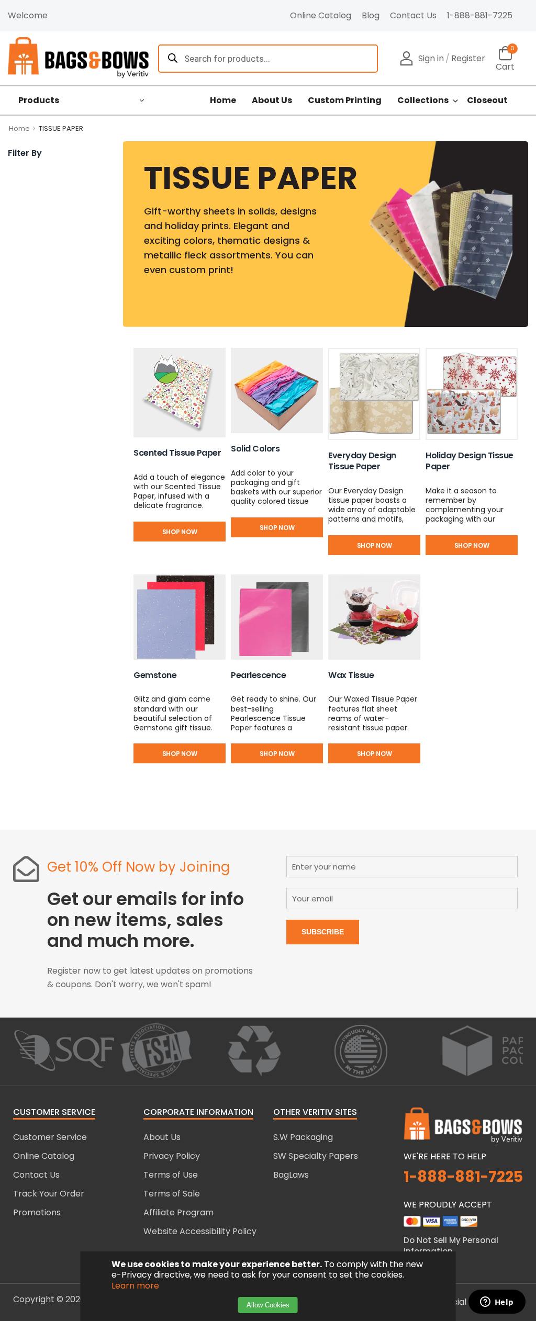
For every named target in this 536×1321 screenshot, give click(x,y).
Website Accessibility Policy (199, 1231)
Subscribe (323, 932)
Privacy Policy (171, 1156)
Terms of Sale (171, 1194)
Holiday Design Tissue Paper (469, 460)
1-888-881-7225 (479, 15)
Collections (423, 100)
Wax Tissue (351, 675)
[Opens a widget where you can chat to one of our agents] (497, 1303)
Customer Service (50, 1137)
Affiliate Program (178, 1212)
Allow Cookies (268, 1305)
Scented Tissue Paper (177, 453)
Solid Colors (255, 449)
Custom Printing (345, 100)
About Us (272, 100)
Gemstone (154, 675)
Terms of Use (170, 1175)
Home (223, 100)
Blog (370, 15)
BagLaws (291, 1175)
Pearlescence (258, 675)
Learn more (135, 1286)
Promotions (37, 1212)
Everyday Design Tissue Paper (362, 460)
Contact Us (413, 15)
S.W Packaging (303, 1137)
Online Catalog (320, 15)
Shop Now (179, 531)
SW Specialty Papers (315, 1156)
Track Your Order (48, 1194)
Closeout (487, 100)
